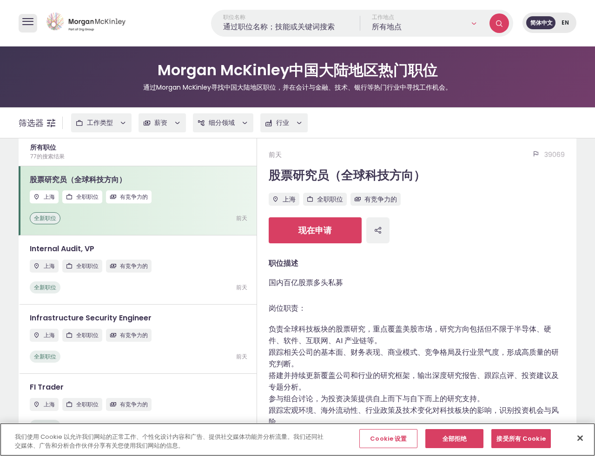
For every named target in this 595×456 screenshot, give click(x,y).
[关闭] (580, 438)
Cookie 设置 (388, 438)
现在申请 (315, 230)
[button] (425, 23)
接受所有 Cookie (520, 438)
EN (565, 22)
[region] (297, 439)
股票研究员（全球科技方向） (347, 175)
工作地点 (383, 17)
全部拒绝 (455, 438)
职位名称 (234, 17)
